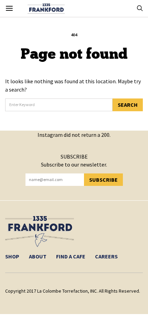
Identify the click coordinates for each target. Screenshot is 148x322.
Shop (12, 256)
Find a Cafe (70, 256)
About (37, 256)
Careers (106, 256)
